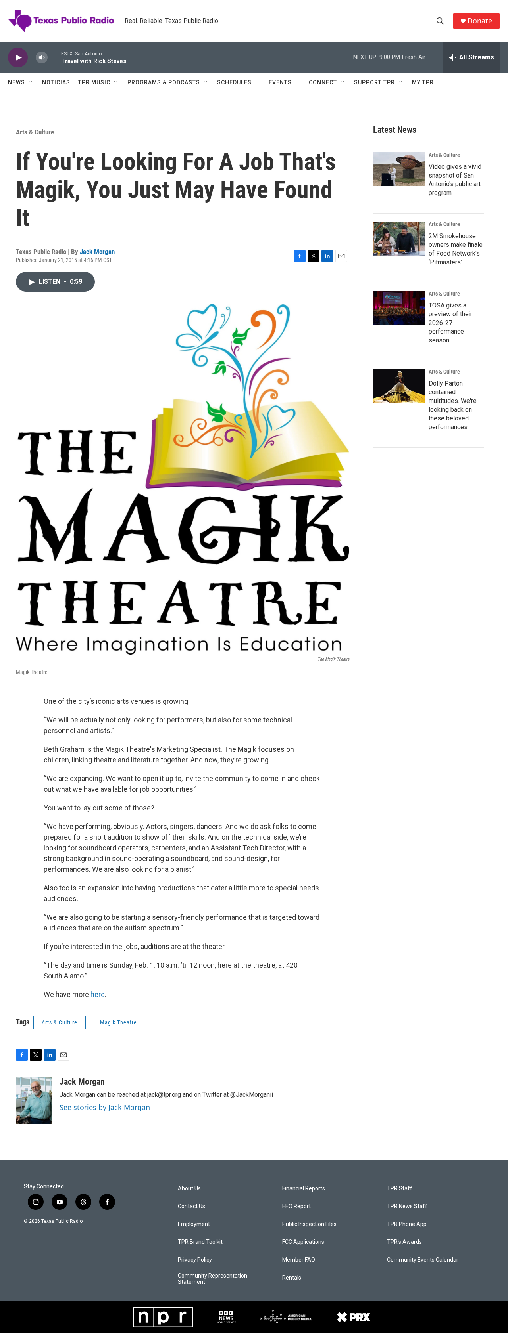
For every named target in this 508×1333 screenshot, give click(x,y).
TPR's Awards (404, 1242)
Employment (194, 1224)
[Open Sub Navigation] (31, 82)
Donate (480, 21)
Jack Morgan (97, 252)
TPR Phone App (407, 1224)
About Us (189, 1189)
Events (280, 82)
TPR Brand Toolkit (200, 1242)
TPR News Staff (407, 1206)
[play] (18, 57)
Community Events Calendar (422, 1260)
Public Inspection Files (309, 1224)
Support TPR (374, 82)
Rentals (291, 1278)
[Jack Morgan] (34, 1100)
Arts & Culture (35, 132)
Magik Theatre (118, 1022)
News (16, 82)
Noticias (56, 82)
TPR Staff (399, 1189)
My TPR (423, 82)
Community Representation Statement (212, 1279)
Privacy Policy (195, 1260)
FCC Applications (303, 1242)
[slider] (54, 57)
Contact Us (191, 1206)
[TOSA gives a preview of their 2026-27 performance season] (399, 308)
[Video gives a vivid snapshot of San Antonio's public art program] (399, 169)
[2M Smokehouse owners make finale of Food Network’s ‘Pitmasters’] (399, 239)
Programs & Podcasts (163, 82)
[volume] (41, 58)
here (97, 994)
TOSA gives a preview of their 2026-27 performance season (450, 323)
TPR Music (94, 82)
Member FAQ (298, 1260)
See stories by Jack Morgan (105, 1107)
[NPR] (163, 1317)
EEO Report (296, 1206)
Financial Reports (303, 1189)
